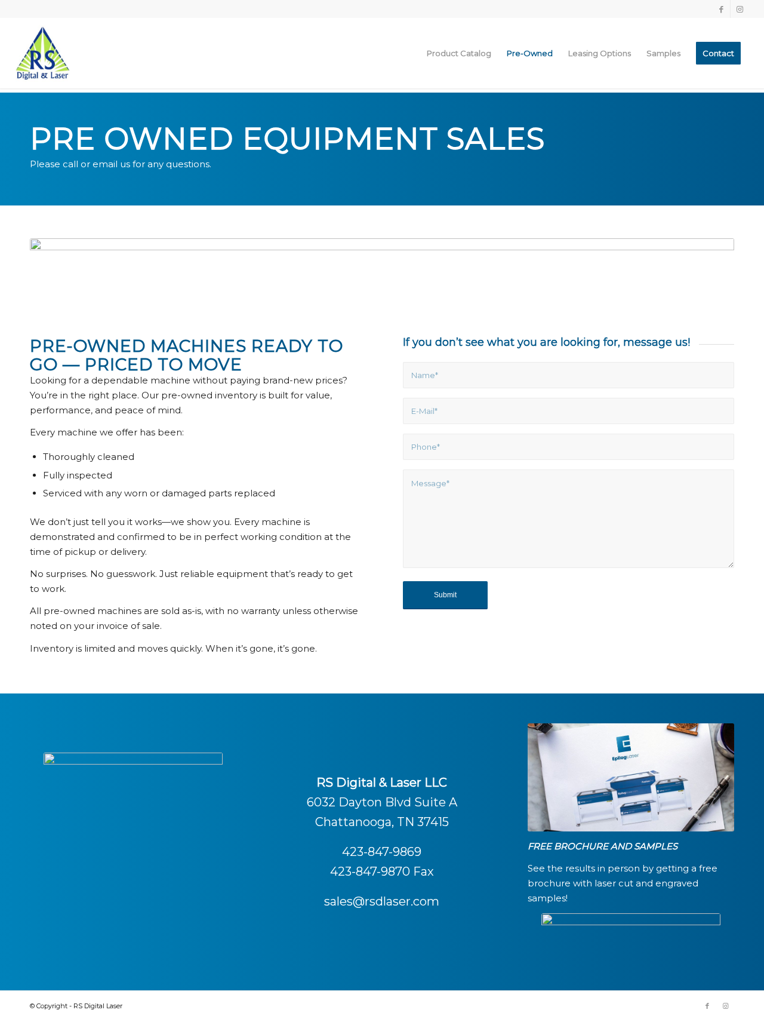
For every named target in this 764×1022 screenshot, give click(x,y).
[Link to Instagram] (739, 9)
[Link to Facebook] (721, 9)
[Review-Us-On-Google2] (630, 936)
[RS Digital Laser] (43, 53)
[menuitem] (459, 53)
